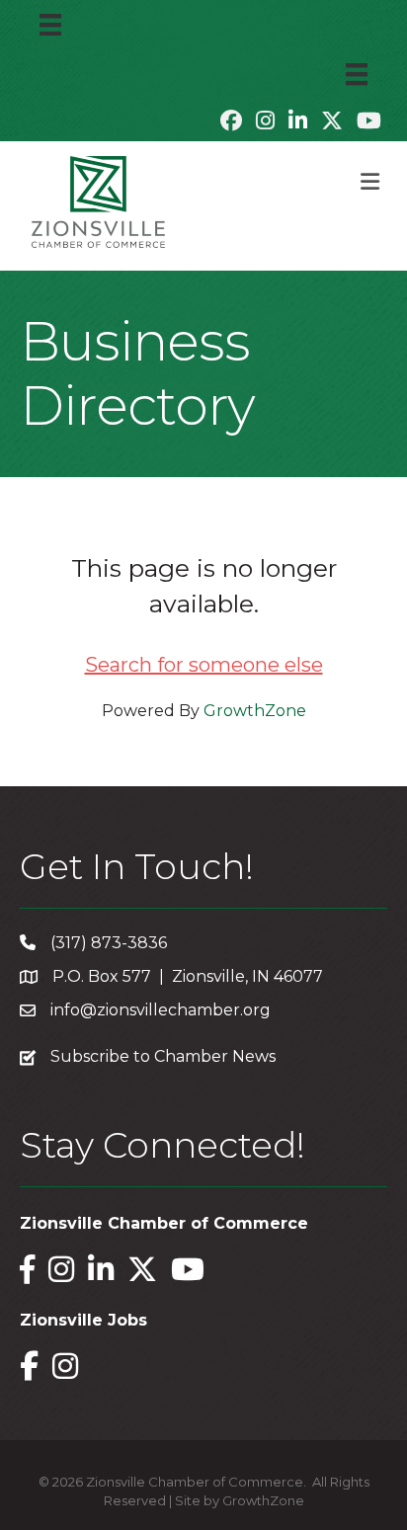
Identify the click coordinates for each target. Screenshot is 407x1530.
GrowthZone (255, 710)
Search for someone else (204, 665)
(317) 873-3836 (108, 942)
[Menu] (50, 24)
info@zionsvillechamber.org (160, 1010)
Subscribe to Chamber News (163, 1056)
